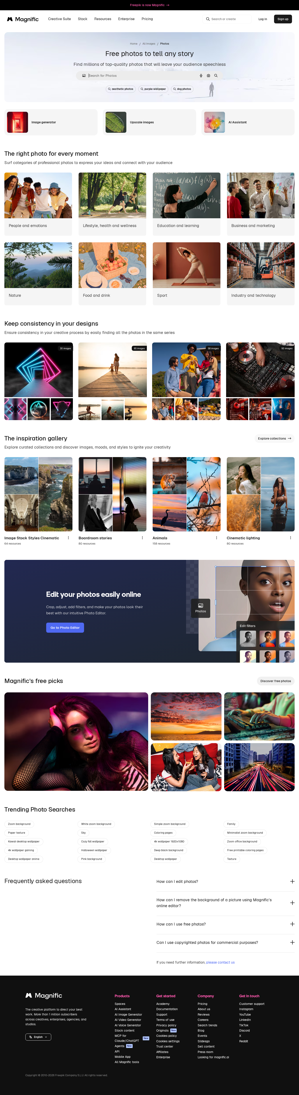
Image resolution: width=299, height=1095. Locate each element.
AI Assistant (123, 1009)
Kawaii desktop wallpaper (24, 841)
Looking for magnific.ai (213, 1057)
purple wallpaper (155, 89)
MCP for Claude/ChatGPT (131, 1038)
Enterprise (163, 1057)
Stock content (124, 1030)
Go (14, 782)
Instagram (246, 1009)
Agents (123, 1046)
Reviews (203, 1014)
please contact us (220, 962)
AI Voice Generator (128, 1025)
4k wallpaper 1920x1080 (169, 841)
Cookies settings (167, 1041)
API (117, 1051)
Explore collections (272, 438)
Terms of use (165, 1020)
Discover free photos (275, 681)
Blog (201, 1030)
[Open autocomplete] (82, 75)
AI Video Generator (128, 1020)
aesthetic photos (122, 89)
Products (122, 996)
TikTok (243, 1025)
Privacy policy (166, 1025)
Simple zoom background (169, 824)
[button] (38, 1037)
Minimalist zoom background (245, 833)
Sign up (283, 19)
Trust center (164, 1046)
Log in (263, 19)
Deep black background (168, 850)
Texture (231, 859)
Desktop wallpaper (165, 859)
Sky (83, 833)
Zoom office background (242, 841)
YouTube (245, 1014)
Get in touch (249, 996)
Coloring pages (163, 833)
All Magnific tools (127, 1062)
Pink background (91, 859)
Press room (205, 1052)
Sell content (206, 1046)
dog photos (184, 89)
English (38, 1037)
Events (202, 1036)
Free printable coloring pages (245, 850)
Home (133, 43)
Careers (203, 1020)
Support (161, 1014)
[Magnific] (43, 996)
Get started (165, 996)
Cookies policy (166, 1036)
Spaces (120, 1004)
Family (231, 824)
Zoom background (19, 824)
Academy (163, 1004)
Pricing (147, 19)
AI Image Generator (128, 1014)
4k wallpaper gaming (21, 850)
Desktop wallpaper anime (23, 859)
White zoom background (96, 824)
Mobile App (122, 1057)
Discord (244, 1030)
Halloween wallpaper (94, 850)
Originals (166, 1030)
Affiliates (162, 1052)
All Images (148, 43)
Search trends (207, 1025)
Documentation (167, 1009)
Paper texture (16, 833)
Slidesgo (204, 1041)
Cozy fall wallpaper (92, 841)
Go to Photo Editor (65, 627)
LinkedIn (245, 1020)
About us (204, 1009)
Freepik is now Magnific (147, 5)
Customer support (251, 1004)
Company (206, 996)
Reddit (243, 1041)
